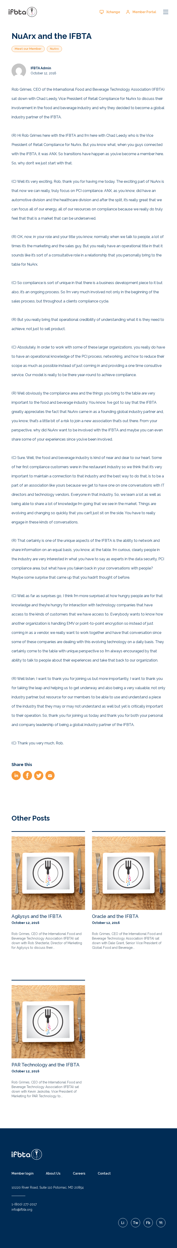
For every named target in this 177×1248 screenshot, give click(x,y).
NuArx (54, 48)
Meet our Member (28, 48)
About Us (53, 1173)
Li (122, 1223)
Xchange (113, 12)
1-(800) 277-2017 (24, 1204)
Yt (160, 1223)
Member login (22, 1173)
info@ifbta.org (22, 1209)
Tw (135, 1223)
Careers (79, 1173)
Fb (148, 1223)
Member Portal (144, 12)
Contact (104, 1173)
